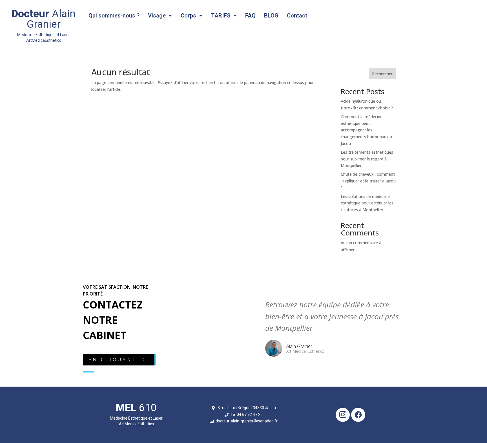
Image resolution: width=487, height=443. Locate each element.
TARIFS (220, 15)
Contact (297, 15)
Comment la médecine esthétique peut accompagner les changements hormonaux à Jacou (366, 130)
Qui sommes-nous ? (114, 15)
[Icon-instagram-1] (343, 415)
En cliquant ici (119, 359)
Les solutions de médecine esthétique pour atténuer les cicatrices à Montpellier (367, 203)
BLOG (271, 15)
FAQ (250, 15)
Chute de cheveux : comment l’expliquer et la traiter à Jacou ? (368, 180)
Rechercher (382, 73)
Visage (157, 15)
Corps (188, 15)
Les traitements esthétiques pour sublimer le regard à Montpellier (367, 158)
